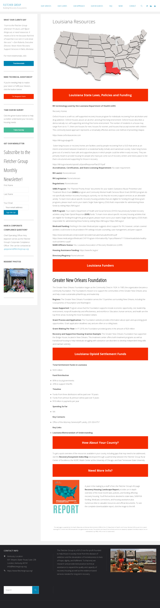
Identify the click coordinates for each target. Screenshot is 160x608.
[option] (19, 280)
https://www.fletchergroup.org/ (20, 570)
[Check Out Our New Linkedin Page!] (151, 6)
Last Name (8, 194)
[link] (141, 6)
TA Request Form (19, 96)
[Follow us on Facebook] (147, 6)
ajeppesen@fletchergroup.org (16, 249)
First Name (8, 185)
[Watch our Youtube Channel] (155, 6)
